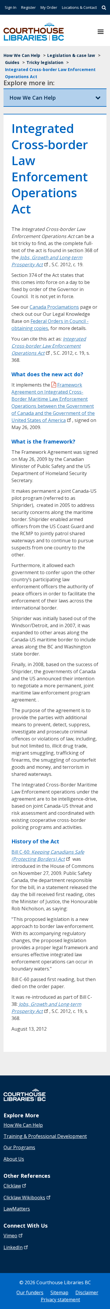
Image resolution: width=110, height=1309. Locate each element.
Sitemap (59, 1292)
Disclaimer (86, 1292)
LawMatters (17, 1208)
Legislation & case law (71, 55)
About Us (14, 1159)
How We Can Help (22, 55)
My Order (48, 7)
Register (28, 7)
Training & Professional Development (45, 1136)
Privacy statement (60, 1299)
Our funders (29, 1292)
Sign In (10, 7)
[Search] (103, 7)
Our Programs (19, 1147)
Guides (12, 62)
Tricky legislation (44, 62)
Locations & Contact (79, 7)
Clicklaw (24, 1197)
